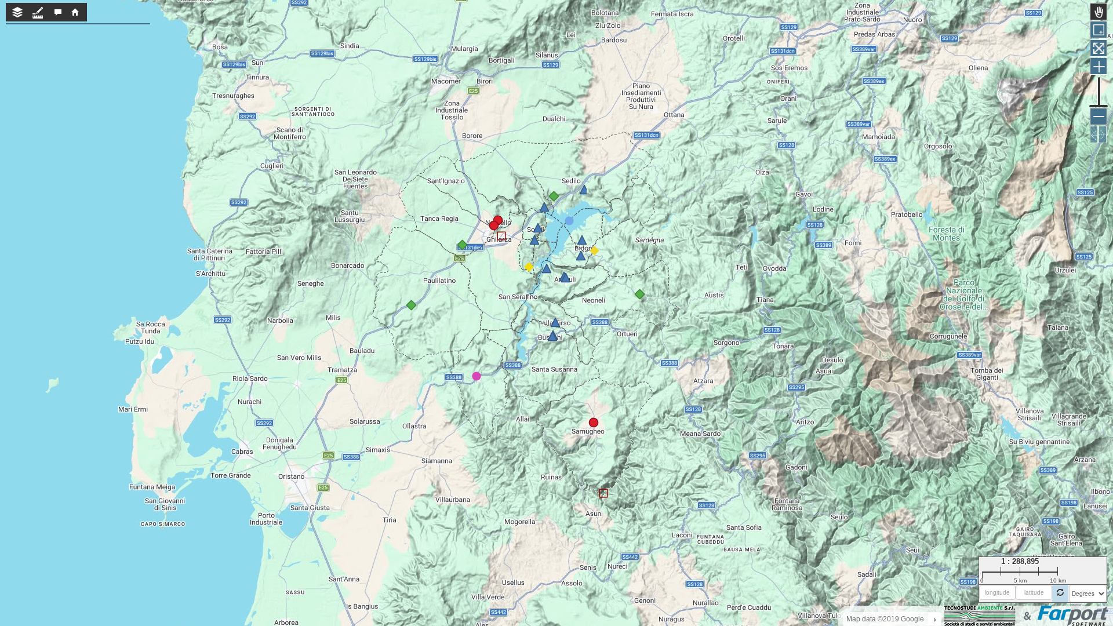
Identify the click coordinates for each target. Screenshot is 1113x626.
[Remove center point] (1060, 593)
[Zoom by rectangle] (1098, 29)
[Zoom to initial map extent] (1098, 48)
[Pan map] (1098, 11)
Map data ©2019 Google (885, 619)
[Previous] (1094, 134)
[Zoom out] (1098, 116)
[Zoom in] (1098, 66)
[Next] (1103, 134)
